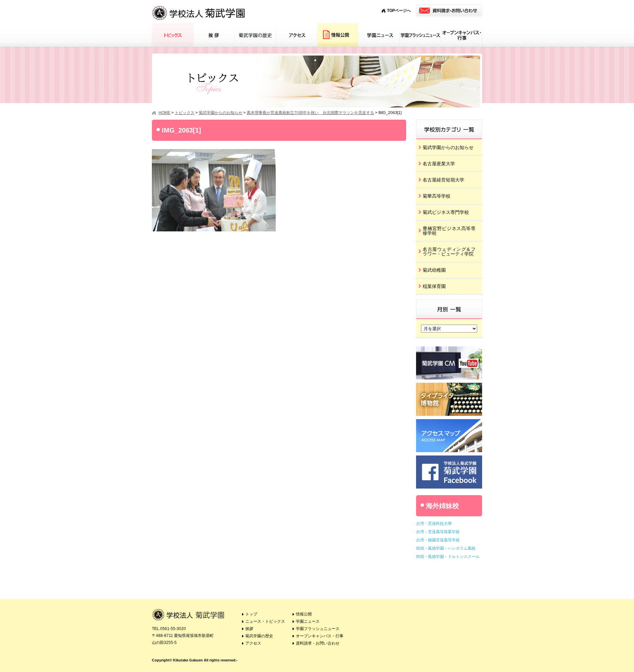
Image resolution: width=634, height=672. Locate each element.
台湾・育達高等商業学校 (438, 532)
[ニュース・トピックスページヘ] (449, 122)
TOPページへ (399, 11)
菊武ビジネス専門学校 (446, 212)
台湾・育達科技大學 (434, 523)
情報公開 (337, 35)
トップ (251, 614)
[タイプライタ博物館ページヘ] (449, 385)
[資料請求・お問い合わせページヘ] (449, 11)
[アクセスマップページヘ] (449, 421)
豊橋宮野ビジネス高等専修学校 (449, 231)
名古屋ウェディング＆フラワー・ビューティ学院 (449, 252)
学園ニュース (379, 35)
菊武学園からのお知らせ (448, 147)
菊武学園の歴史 (255, 35)
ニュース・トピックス (265, 621)
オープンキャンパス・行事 (461, 35)
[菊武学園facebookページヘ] (449, 458)
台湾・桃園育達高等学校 (438, 540)
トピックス (172, 35)
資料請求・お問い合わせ (317, 643)
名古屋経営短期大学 (443, 179)
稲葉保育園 (434, 286)
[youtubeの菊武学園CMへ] (449, 349)
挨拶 (213, 35)
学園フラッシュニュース (420, 35)
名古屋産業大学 (439, 163)
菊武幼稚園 (434, 270)
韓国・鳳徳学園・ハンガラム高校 (446, 548)
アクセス (296, 35)
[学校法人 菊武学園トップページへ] (199, 6)
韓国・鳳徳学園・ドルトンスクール (447, 556)
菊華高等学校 (436, 196)
